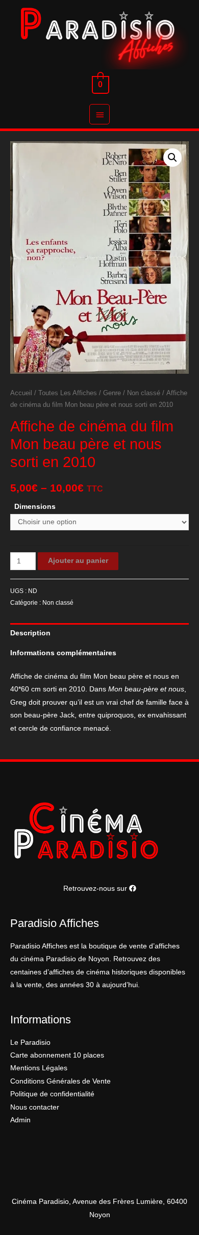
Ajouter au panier (78, 560)
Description (30, 633)
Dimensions (35, 506)
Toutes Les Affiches (67, 393)
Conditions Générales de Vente (60, 1081)
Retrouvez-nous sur (96, 888)
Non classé (143, 393)
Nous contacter (34, 1107)
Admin (20, 1120)
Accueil (21, 393)
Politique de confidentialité (52, 1094)
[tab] (99, 633)
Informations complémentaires (63, 653)
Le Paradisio (30, 1042)
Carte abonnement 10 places (57, 1055)
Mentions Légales (38, 1068)
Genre (112, 393)
